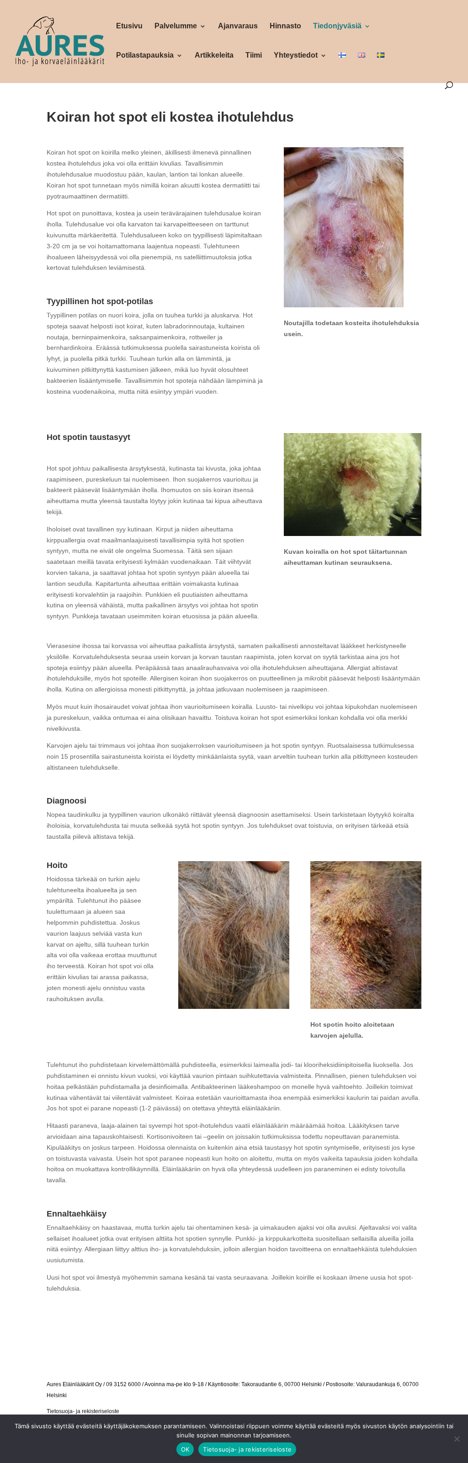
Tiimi (253, 55)
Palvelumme (175, 26)
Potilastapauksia (145, 55)
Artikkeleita (214, 55)
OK (185, 1449)
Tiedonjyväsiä (337, 26)
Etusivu (129, 26)
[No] (456, 1438)
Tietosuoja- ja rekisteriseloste (83, 1411)
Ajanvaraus (238, 26)
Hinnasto (285, 26)
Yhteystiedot (296, 55)
